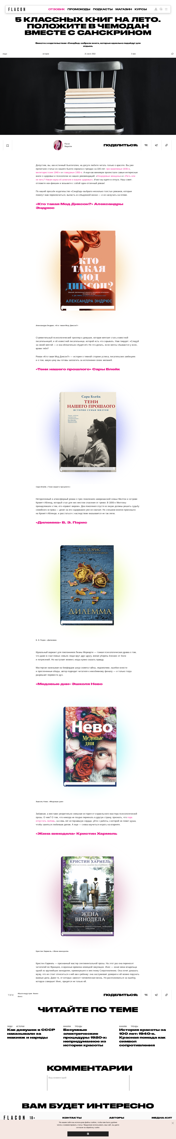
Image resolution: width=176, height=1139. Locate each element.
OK (88, 1134)
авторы (116, 1118)
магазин (123, 9)
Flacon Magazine (68, 145)
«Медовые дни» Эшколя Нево (69, 684)
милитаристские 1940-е (48, 172)
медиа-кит (162, 1118)
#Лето (20, 996)
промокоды (79, 9)
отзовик (56, 9)
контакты (72, 1118)
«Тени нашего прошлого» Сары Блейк (78, 369)
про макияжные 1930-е (118, 169)
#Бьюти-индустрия (25, 993)
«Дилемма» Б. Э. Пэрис (61, 522)
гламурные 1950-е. (73, 172)
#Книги (35, 993)
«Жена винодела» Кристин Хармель (76, 833)
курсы (141, 9)
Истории (46, 54)
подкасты (103, 9)
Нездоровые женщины (108, 176)
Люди (5, 54)
